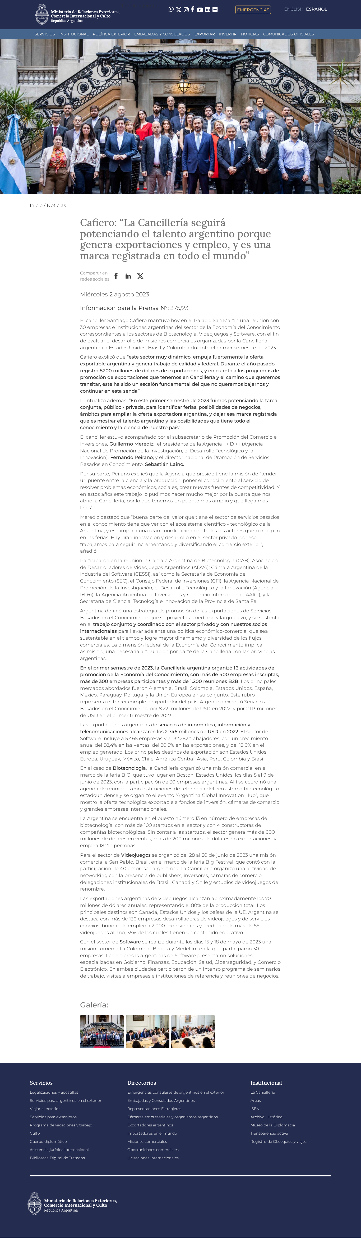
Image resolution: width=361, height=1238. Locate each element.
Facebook (116, 276)
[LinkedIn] (207, 9)
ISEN (255, 1108)
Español (316, 9)
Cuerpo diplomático (48, 1141)
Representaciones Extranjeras (154, 1108)
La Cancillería (263, 1092)
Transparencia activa (269, 1133)
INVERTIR (228, 34)
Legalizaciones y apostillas (54, 1092)
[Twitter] (179, 10)
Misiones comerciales (147, 1141)
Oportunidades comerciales (153, 1149)
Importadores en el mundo (152, 1133)
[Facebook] (193, 10)
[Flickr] (214, 9)
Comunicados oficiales (288, 34)
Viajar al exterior (45, 1108)
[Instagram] (186, 10)
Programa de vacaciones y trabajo (61, 1125)
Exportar (205, 34)
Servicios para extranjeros (53, 1117)
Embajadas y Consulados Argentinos (161, 1100)
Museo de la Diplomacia (273, 1125)
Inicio (36, 205)
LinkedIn (128, 276)
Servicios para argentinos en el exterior (65, 1100)
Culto (35, 1133)
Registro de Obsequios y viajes (279, 1141)
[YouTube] (200, 10)
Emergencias (253, 9)
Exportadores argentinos (150, 1125)
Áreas (256, 1100)
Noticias (250, 34)
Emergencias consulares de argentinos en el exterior (175, 1092)
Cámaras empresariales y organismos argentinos (172, 1117)
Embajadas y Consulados (162, 34)
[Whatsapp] (171, 10)
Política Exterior (111, 34)
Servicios (45, 34)
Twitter (140, 276)
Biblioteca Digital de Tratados (57, 1158)
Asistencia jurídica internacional (59, 1149)
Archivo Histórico (267, 1117)
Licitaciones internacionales (153, 1158)
